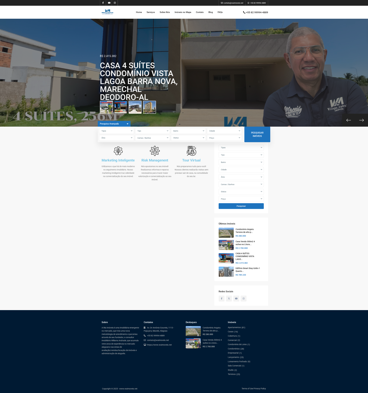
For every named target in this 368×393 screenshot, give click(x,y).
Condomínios (234, 349)
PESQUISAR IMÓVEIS (257, 134)
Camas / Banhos (144, 138)
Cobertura (232, 336)
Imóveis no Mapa (183, 12)
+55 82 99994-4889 (258, 3)
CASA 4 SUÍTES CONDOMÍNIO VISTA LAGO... (245, 256)
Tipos (103, 131)
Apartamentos (234, 327)
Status (176, 138)
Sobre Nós (165, 12)
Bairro (175, 131)
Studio (231, 370)
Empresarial (233, 353)
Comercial (232, 340)
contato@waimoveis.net (158, 340)
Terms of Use (247, 388)
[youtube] (109, 3)
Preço (211, 138)
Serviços (151, 12)
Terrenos (232, 374)
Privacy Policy (260, 388)
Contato (200, 12)
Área (103, 138)
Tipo (139, 131)
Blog (210, 12)
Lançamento (233, 357)
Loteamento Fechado (237, 361)
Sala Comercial (234, 366)
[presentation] (348, 120)
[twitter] (229, 298)
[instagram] (115, 3)
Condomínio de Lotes (237, 344)
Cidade (212, 131)
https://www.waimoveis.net (159, 345)
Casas (230, 331)
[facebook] (103, 3)
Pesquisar (241, 206)
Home (139, 12)
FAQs (220, 12)
